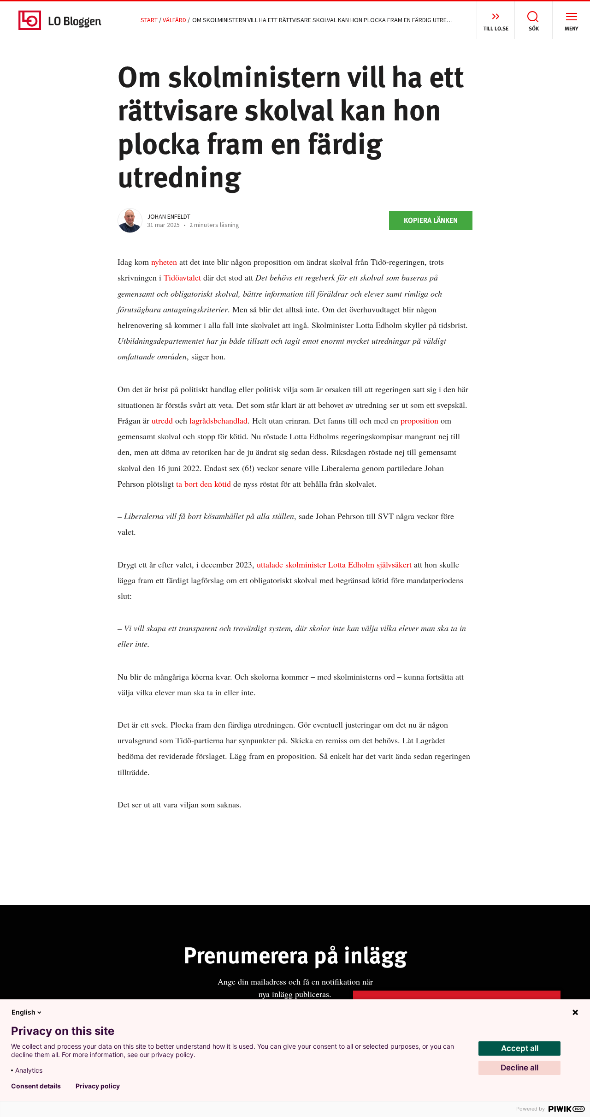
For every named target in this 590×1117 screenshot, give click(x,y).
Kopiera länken (431, 220)
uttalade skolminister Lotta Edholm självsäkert (334, 564)
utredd (162, 420)
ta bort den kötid (203, 483)
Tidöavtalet (182, 277)
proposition (419, 420)
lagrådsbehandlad (218, 420)
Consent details (36, 1086)
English (23, 1012)
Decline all (519, 1067)
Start (149, 20)
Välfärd (174, 20)
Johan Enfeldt (168, 216)
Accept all (519, 1048)
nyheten (164, 261)
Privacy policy (98, 1086)
